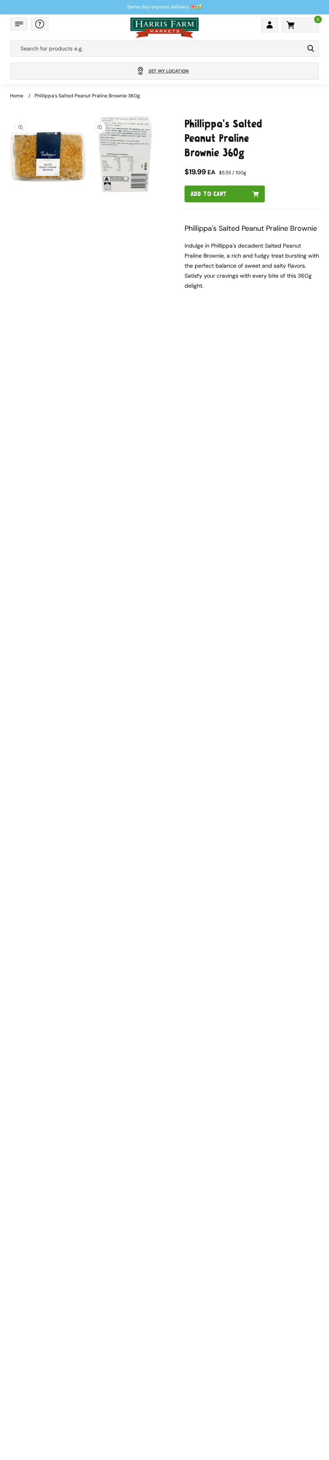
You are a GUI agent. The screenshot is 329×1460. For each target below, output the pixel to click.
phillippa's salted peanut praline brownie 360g (87, 96)
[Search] (310, 48)
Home (16, 96)
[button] (18, 24)
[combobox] (157, 48)
